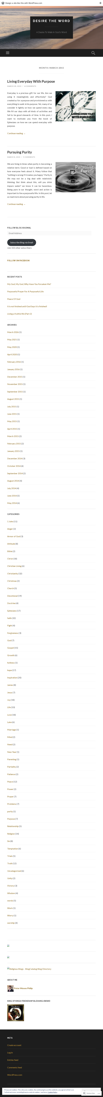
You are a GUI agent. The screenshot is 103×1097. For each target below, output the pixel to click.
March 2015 (13, 436)
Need (9, 744)
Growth (10, 655)
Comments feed (14, 1067)
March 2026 (13, 332)
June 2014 (12, 495)
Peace (10, 781)
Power (10, 789)
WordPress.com (14, 1075)
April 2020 (12, 354)
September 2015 (15, 391)
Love (9, 714)
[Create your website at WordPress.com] (51, 3)
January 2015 (13, 451)
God (9, 640)
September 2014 (15, 473)
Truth (9, 863)
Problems (11, 804)
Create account (14, 1045)
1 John (10, 521)
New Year (11, 752)
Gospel (10, 647)
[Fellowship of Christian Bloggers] (8, 957)
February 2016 (14, 361)
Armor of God (13, 536)
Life (9, 707)
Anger (10, 528)
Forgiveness (12, 633)
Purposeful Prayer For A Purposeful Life (25, 291)
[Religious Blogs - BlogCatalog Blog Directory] (29, 969)
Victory (10, 885)
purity (10, 811)
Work (10, 908)
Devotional (12, 595)
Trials (9, 856)
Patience (11, 774)
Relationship (13, 826)
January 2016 (13, 369)
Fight (9, 625)
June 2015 (12, 414)
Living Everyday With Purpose (31, 81)
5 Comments (29, 157)
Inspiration (12, 677)
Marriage (11, 729)
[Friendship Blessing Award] (15, 1020)
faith (9, 618)
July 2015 (11, 406)
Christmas (12, 581)
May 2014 (12, 503)
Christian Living (14, 566)
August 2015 (13, 399)
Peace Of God (13, 299)
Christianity (12, 573)
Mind (9, 737)
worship (11, 923)
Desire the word (51, 21)
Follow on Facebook (18, 261)
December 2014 (14, 458)
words (10, 900)
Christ (10, 558)
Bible (9, 551)
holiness (11, 662)
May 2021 (12, 339)
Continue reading (16, 133)
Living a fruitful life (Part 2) (19, 313)
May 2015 (12, 421)
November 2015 (15, 384)
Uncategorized (14, 871)
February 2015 (14, 443)
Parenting (11, 759)
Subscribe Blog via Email (21, 242)
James (10, 685)
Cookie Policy (52, 1092)
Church (10, 588)
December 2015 (14, 376)
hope (9, 670)
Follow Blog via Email (19, 228)
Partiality (11, 766)
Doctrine (11, 603)
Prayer (10, 796)
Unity (9, 878)
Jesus (9, 692)
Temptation (12, 848)
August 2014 (13, 480)
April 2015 (12, 428)
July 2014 (11, 488)
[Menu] (8, 53)
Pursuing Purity (19, 152)
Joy (8, 700)
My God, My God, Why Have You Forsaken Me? (29, 284)
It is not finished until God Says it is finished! (27, 306)
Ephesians (11, 610)
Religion (11, 833)
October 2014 (14, 466)
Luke (9, 722)
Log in (10, 1052)
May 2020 (12, 347)
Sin (8, 841)
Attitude (11, 543)
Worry (10, 915)
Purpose (11, 818)
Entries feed (12, 1060)
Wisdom (11, 893)
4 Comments (30, 86)
